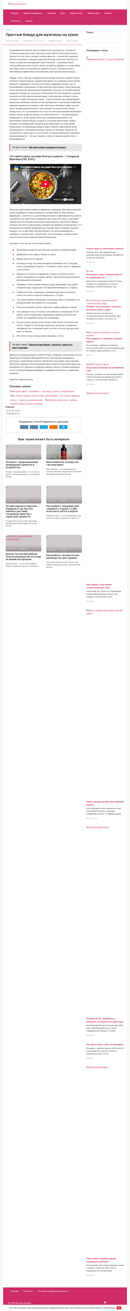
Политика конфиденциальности (53, 1291)
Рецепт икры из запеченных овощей (104, 248)
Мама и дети (94, 13)
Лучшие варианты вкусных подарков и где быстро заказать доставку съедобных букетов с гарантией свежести (21, 511)
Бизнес (29, 21)
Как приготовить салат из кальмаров (104, 1044)
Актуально (16, 21)
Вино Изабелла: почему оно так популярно (62, 463)
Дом (63, 13)
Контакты (28, 1291)
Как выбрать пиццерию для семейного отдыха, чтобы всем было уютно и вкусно (62, 509)
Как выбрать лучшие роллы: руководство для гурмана (63, 556)
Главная (14, 13)
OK (119, 1308)
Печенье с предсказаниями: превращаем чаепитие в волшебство (22, 465)
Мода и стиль (76, 13)
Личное (108, 13)
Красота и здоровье (32, 13)
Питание (51, 13)
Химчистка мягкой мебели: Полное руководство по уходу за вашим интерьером (23, 556)
